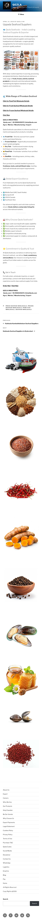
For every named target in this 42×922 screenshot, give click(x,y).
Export (5, 794)
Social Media (7, 851)
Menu (22, 14)
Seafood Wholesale (24, 309)
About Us (6, 790)
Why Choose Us (8, 818)
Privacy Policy (7, 834)
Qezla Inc (21, 21)
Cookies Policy (8, 830)
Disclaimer (6, 855)
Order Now (7, 286)
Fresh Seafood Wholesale (16, 306)
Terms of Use (7, 839)
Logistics (6, 867)
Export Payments (9, 822)
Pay (4, 879)
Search (5, 899)
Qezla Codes (7, 847)
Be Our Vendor (8, 814)
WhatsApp (6, 863)
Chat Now (6, 115)
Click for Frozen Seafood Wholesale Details (18, 110)
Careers (5, 798)
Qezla (17, 4)
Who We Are (7, 802)
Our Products (7, 806)
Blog (4, 875)
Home (5, 883)
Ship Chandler (8, 810)
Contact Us (7, 859)
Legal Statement (9, 826)
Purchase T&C (8, 843)
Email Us (6, 871)
